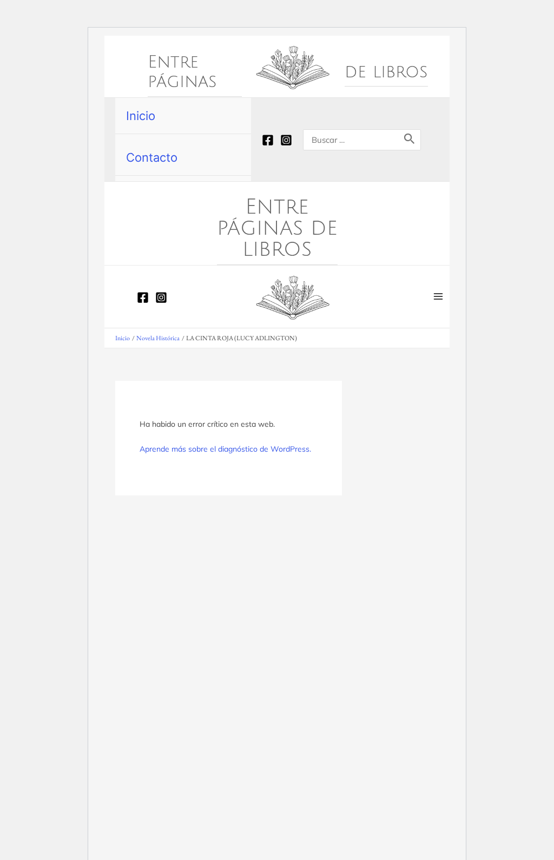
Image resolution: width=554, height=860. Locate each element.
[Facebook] (268, 140)
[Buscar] (409, 140)
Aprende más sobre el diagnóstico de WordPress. (225, 449)
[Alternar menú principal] (438, 296)
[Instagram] (286, 140)
